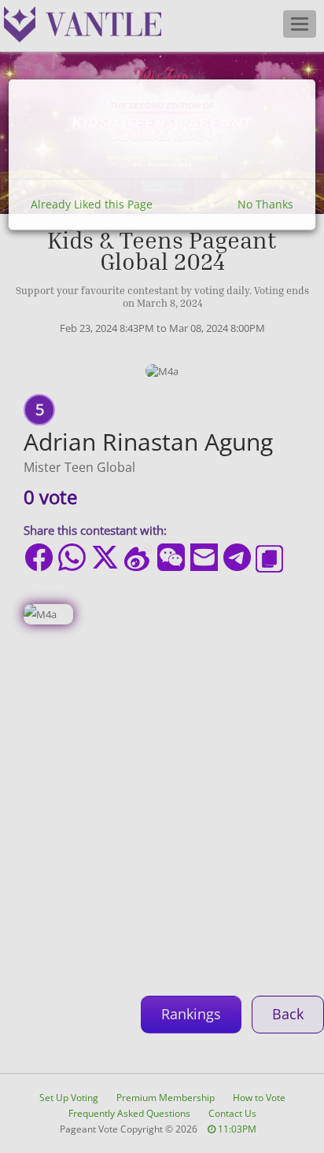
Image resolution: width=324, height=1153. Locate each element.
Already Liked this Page (92, 204)
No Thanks (265, 204)
